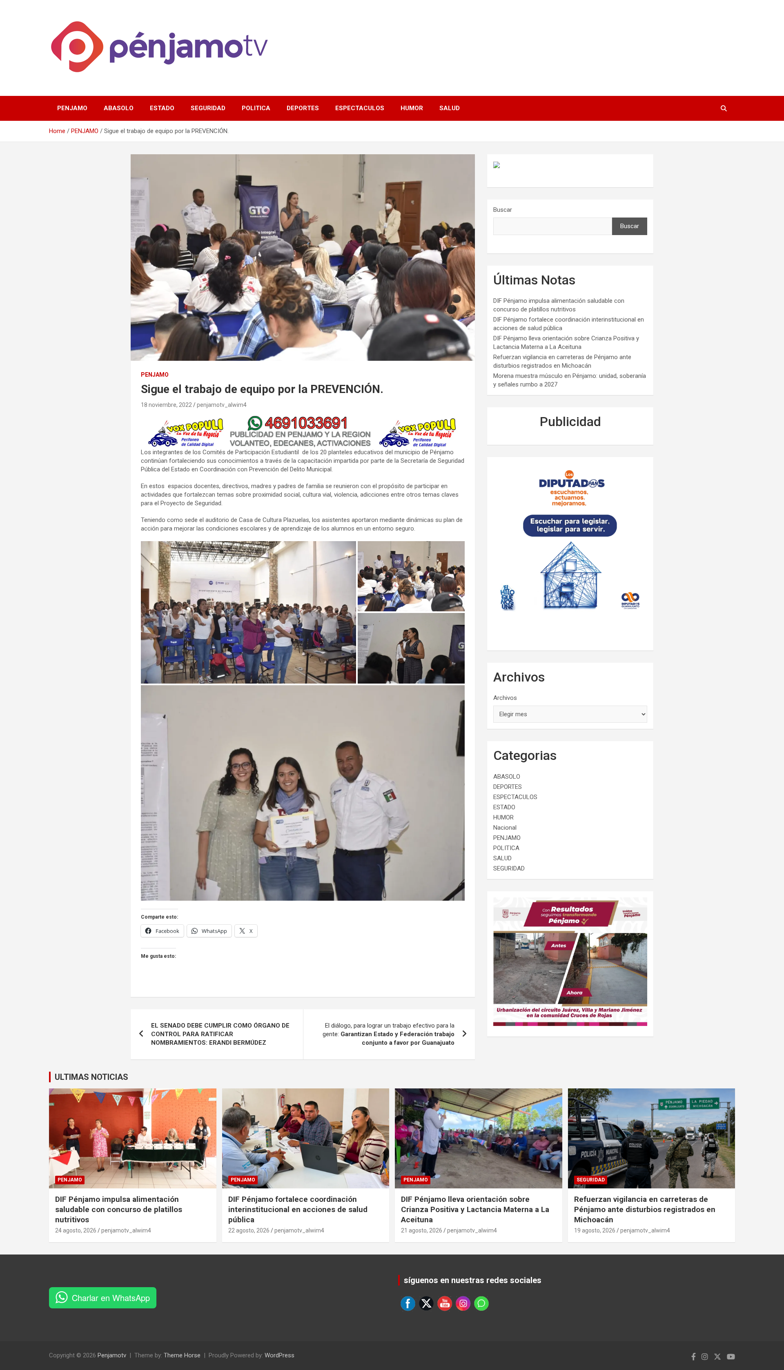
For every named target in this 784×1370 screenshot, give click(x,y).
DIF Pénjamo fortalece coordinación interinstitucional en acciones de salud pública (298, 1209)
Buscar (502, 209)
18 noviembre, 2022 (166, 405)
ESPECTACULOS (359, 108)
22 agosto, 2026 (249, 1230)
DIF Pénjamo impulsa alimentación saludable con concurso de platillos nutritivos (118, 1209)
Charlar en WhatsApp (111, 1297)
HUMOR (412, 108)
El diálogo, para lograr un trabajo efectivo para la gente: (388, 1034)
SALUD (449, 108)
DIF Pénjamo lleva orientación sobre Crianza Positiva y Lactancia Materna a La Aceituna (475, 1209)
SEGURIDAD (208, 108)
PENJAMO (72, 108)
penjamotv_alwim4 (222, 405)
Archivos (505, 698)
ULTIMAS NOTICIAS (91, 1077)
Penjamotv (112, 1355)
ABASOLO (119, 108)
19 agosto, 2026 (594, 1230)
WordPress (279, 1355)
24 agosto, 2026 (75, 1230)
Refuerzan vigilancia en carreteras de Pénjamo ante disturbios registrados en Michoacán (644, 1209)
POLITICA (256, 108)
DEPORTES (303, 108)
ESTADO (162, 108)
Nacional (505, 827)
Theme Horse (182, 1355)
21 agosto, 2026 (421, 1230)
